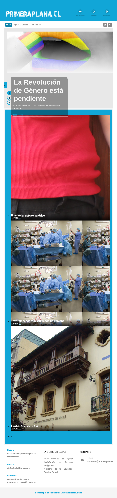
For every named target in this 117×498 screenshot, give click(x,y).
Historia (10, 450)
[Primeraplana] (33, 14)
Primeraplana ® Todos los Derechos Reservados (58, 492)
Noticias (10, 464)
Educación (12, 475)
